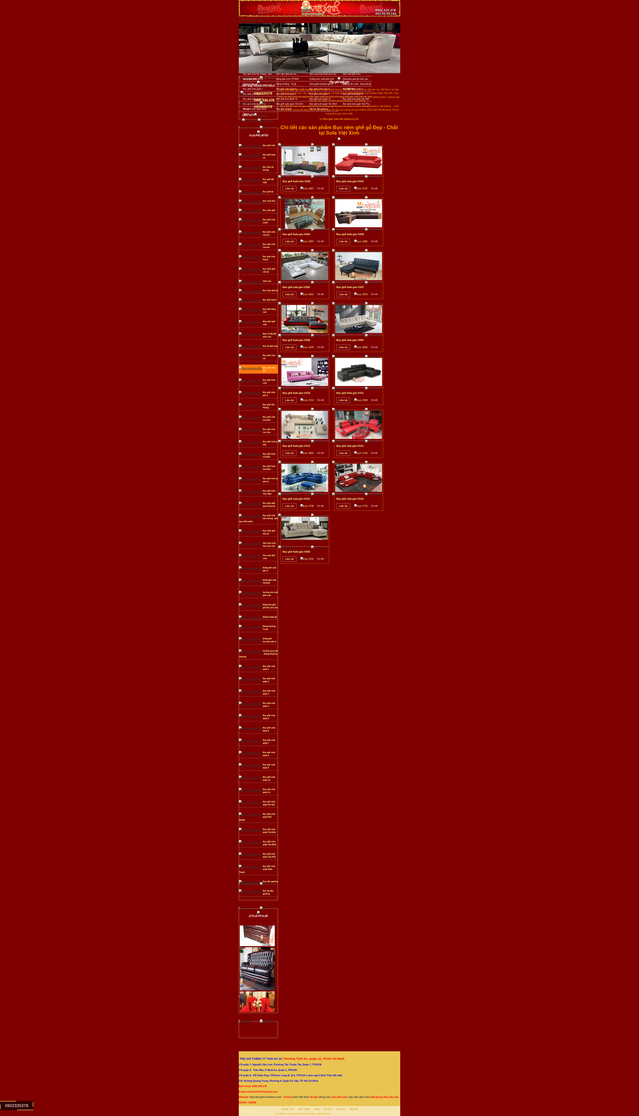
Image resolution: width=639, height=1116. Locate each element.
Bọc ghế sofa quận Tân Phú (356, 103)
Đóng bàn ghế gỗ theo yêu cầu (355, 79)
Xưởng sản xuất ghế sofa (322, 78)
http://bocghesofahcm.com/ (265, 1097)
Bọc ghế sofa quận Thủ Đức (289, 103)
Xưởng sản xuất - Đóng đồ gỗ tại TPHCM (357, 84)
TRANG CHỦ (245, 20)
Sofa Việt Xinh (301, 1097)
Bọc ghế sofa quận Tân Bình (323, 103)
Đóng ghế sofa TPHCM (287, 78)
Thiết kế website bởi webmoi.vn (348, 1113)
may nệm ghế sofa (358, 1097)
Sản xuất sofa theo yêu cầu (323, 73)
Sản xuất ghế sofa (351, 73)
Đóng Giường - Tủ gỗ (286, 83)
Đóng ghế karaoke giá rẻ (321, 83)
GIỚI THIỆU (257, 20)
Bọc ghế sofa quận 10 (286, 98)
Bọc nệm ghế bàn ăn (286, 73)
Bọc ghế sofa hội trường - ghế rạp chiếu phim (257, 74)
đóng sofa (324, 1097)
